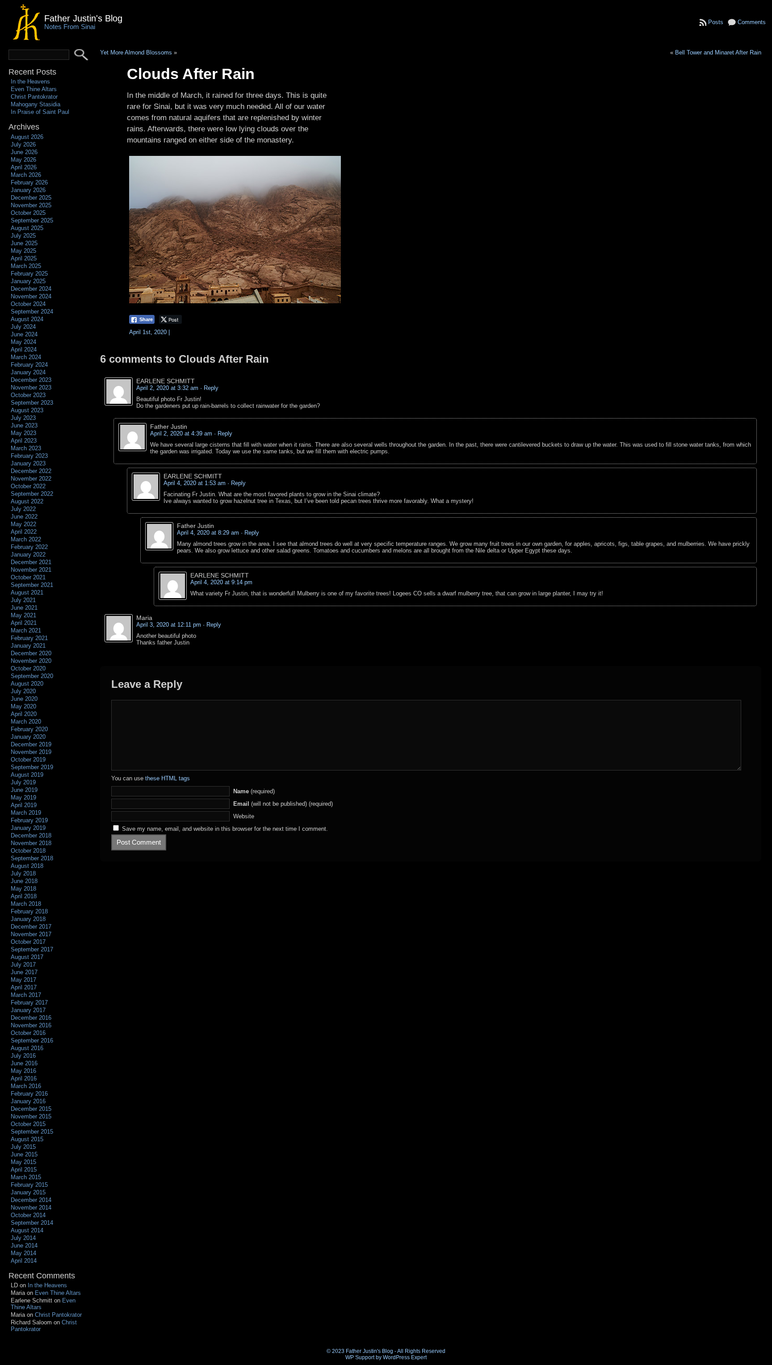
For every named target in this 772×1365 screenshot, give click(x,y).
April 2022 (24, 531)
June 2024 (24, 334)
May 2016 (23, 1071)
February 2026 (29, 182)
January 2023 (28, 463)
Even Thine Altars (34, 89)
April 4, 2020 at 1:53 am (195, 483)
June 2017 (24, 972)
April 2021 (24, 623)
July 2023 (23, 418)
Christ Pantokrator (34, 96)
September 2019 (32, 767)
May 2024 (23, 342)
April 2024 (24, 349)
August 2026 (27, 137)
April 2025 (24, 258)
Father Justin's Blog (83, 18)
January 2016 (28, 1101)
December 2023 (31, 380)
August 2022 (27, 501)
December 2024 (31, 288)
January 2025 (28, 281)
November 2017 (31, 934)
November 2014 (31, 1207)
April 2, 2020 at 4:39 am (181, 433)
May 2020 (23, 706)
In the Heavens (30, 81)
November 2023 (31, 387)
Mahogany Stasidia (35, 104)
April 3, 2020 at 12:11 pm (168, 624)
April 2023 (24, 440)
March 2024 (26, 357)
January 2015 (28, 1192)
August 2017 (27, 957)
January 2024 (28, 372)
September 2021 (32, 585)
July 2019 (23, 782)
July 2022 (23, 509)
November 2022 (31, 478)
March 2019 (26, 812)
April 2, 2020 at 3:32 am (167, 388)
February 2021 (29, 638)
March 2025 (26, 266)
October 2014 (28, 1215)
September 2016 (32, 1040)
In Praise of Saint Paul (40, 112)
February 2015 (29, 1184)
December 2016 (31, 1017)
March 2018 (26, 903)
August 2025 (27, 228)
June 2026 (24, 152)
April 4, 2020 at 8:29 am (208, 532)
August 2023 (27, 410)
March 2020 (26, 721)
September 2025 (32, 220)
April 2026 (24, 167)
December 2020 (31, 653)
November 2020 (31, 660)
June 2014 (24, 1245)
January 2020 (28, 736)
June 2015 (24, 1154)
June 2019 (24, 790)
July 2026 (23, 144)
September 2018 (32, 858)
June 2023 (24, 425)
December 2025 (31, 197)
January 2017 (28, 1010)
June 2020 (24, 698)
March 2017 (26, 995)
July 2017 (23, 964)
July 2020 (23, 691)
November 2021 (31, 569)
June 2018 (24, 881)
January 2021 (28, 645)
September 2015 (32, 1131)
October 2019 (28, 759)
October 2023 (28, 395)
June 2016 (24, 1063)
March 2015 (26, 1177)
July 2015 (23, 1146)
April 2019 (24, 805)
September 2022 (32, 493)
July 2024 (23, 326)
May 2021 (23, 615)
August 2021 (27, 592)
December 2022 (31, 471)
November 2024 (31, 296)
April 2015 (24, 1169)
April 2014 (24, 1260)
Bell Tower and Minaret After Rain (718, 52)
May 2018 (23, 888)
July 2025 (23, 235)
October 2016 (28, 1033)
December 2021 (31, 562)
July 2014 (23, 1238)
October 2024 (28, 304)
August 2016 (27, 1048)
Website (243, 816)
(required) (254, 791)
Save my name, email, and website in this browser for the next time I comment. (225, 828)
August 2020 (27, 683)
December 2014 (31, 1200)
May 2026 (23, 159)
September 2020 (32, 676)
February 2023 (29, 455)
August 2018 (27, 866)
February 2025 (29, 273)
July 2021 (23, 600)
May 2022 (23, 524)
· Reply (209, 388)
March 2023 (26, 448)
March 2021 (26, 630)
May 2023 (23, 433)
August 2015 (27, 1139)
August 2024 (27, 319)
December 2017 (31, 926)
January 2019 (28, 828)
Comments (752, 22)
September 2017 (32, 949)
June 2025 (24, 243)
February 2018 (29, 911)
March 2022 (26, 539)
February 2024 (29, 364)
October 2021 (28, 577)
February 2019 (29, 820)
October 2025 (28, 212)
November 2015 (31, 1116)
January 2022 (28, 554)
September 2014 (32, 1222)
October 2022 (28, 486)
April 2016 (24, 1078)
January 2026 (28, 190)
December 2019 (31, 744)
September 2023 (32, 402)
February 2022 (29, 547)
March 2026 (26, 175)
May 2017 (23, 979)
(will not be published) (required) (283, 803)
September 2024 (32, 311)
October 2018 (28, 850)
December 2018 (31, 835)
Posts (715, 22)
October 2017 (28, 941)
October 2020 (28, 668)
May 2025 (23, 250)
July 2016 (23, 1055)
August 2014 (27, 1230)
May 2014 (23, 1253)
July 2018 (23, 873)
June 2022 (24, 516)
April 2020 (24, 714)
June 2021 (24, 607)
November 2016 (31, 1025)
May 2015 (23, 1162)
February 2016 (29, 1093)
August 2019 (27, 774)
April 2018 (24, 896)
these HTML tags (167, 778)
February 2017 (29, 1002)
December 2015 (31, 1108)
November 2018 (31, 843)
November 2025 (31, 205)
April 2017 (24, 987)
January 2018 (28, 919)
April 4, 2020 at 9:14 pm (221, 582)
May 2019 (23, 797)
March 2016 (26, 1086)
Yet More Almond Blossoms (136, 52)
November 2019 (31, 752)
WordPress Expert (405, 1357)
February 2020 (29, 729)
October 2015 (28, 1124)
